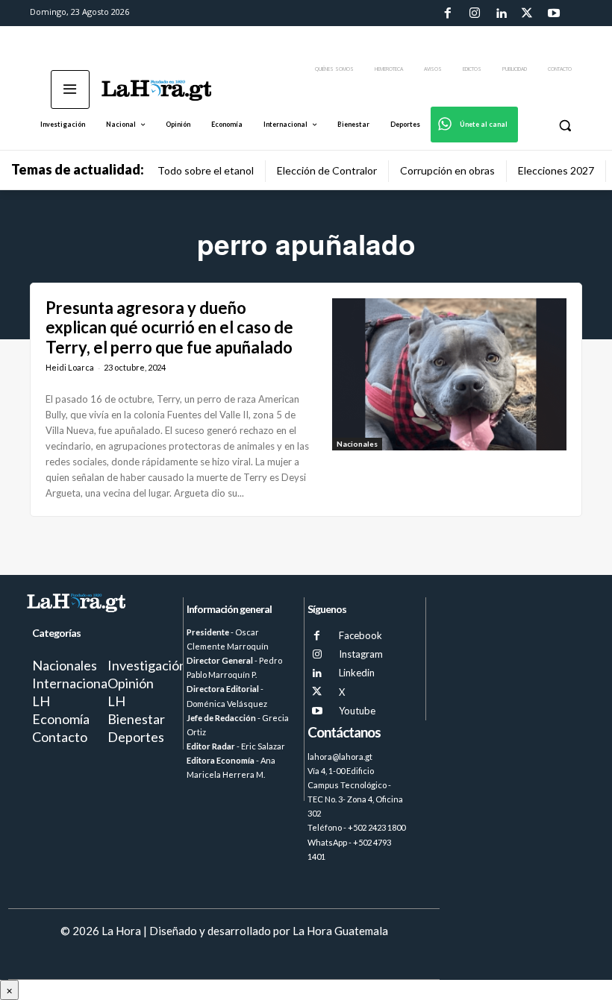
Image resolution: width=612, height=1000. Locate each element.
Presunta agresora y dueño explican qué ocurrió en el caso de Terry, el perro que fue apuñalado (169, 327)
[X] (316, 691)
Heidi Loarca (70, 367)
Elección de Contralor (327, 170)
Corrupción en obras (447, 170)
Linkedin (357, 673)
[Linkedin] (501, 13)
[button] (564, 124)
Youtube (357, 711)
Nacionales (357, 443)
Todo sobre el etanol (205, 170)
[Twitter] (527, 13)
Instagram (361, 654)
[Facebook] (448, 13)
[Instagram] (474, 13)
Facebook (360, 635)
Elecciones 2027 (556, 170)
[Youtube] (554, 13)
